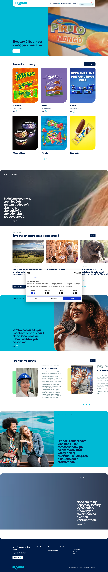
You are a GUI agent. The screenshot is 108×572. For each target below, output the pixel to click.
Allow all (72, 298)
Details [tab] (54, 276)
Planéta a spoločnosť (53, 550)
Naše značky (39, 546)
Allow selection (54, 298)
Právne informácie (76, 549)
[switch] (47, 293)
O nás (49, 546)
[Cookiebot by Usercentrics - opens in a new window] (75, 273)
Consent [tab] (35, 277)
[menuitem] (51, 3)
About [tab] (72, 276)
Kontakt (62, 546)
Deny (36, 298)
